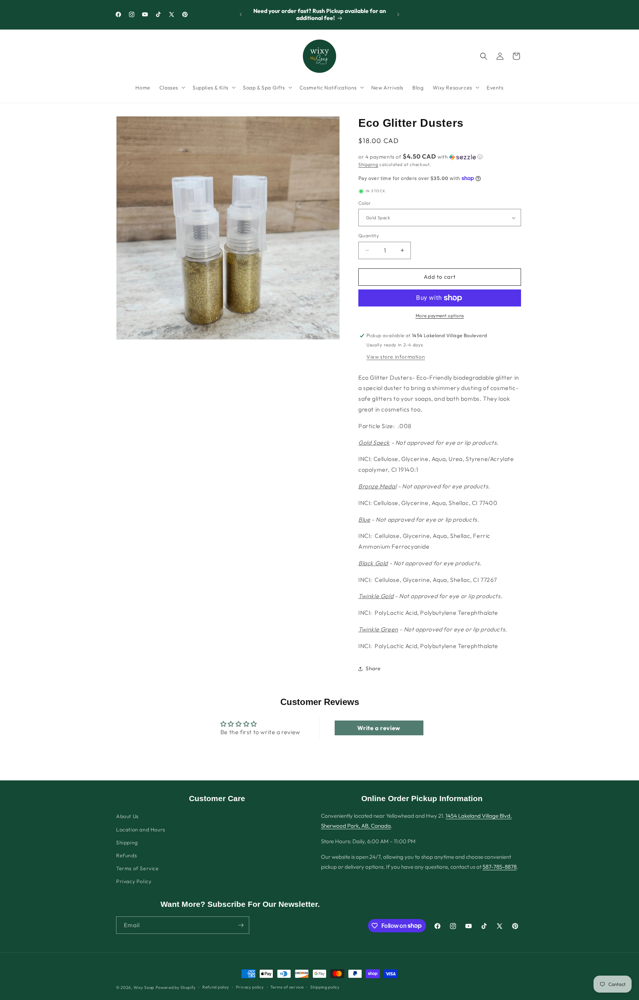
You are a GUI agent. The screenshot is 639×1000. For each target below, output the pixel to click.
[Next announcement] (398, 14)
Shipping (368, 164)
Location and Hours (140, 829)
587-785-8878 (500, 866)
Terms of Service (137, 868)
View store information (395, 356)
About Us (127, 816)
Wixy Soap (143, 987)
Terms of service (287, 987)
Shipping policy (325, 987)
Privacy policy (250, 987)
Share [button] (373, 668)
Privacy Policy (133, 881)
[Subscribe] (241, 925)
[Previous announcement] (241, 14)
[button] (171, 87)
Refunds (126, 855)
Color (364, 203)
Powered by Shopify (176, 987)
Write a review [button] (378, 728)
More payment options (440, 315)
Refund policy (215, 987)
